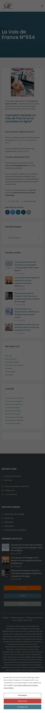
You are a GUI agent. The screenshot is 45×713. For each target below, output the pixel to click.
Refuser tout (22, 701)
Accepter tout (22, 707)
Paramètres (22, 695)
